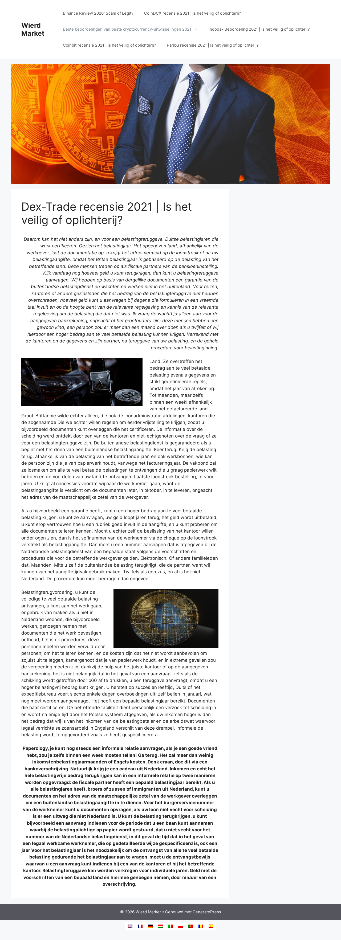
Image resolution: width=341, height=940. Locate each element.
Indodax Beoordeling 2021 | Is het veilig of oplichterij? (259, 29)
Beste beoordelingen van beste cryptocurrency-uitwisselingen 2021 (127, 29)
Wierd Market (32, 29)
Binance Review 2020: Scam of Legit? (98, 13)
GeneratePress (207, 911)
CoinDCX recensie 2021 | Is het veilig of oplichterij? (192, 13)
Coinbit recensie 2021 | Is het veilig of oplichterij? (109, 45)
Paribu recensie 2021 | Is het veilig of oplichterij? (213, 45)
